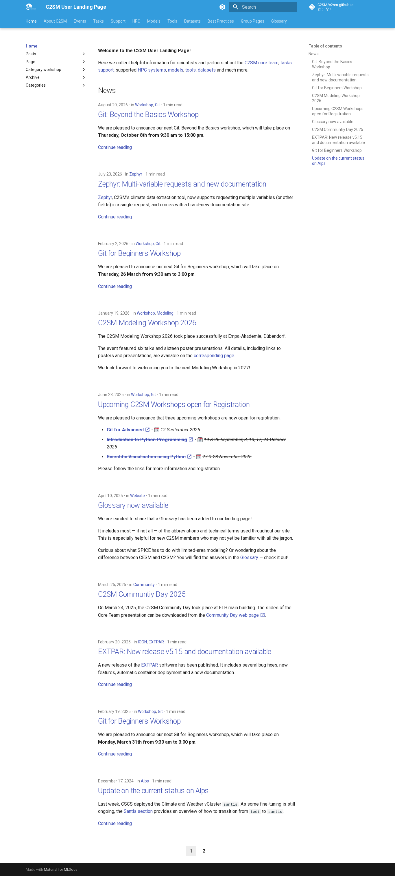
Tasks (98, 21)
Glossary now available (133, 505)
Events (80, 21)
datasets (207, 70)
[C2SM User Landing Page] (31, 7)
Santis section (138, 811)
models (175, 70)
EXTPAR (156, 642)
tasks (286, 62)
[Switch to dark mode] (222, 7)
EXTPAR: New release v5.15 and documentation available (184, 651)
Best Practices (221, 21)
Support (118, 21)
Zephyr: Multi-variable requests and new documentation (182, 184)
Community (144, 584)
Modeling (165, 313)
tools (190, 70)
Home (31, 21)
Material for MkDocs (60, 869)
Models (153, 21)
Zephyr (135, 174)
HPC (136, 21)
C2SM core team (261, 62)
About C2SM (55, 21)
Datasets (192, 21)
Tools (172, 21)
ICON (142, 642)
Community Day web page (233, 615)
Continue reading (115, 147)
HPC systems (152, 70)
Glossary (279, 21)
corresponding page (214, 355)
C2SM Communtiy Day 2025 (141, 594)
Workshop (144, 105)
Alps (145, 781)
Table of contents (325, 46)
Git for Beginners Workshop (139, 253)
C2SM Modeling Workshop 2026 (147, 323)
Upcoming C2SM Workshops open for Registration (174, 404)
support (106, 70)
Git (157, 105)
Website (137, 495)
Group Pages (252, 21)
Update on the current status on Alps (153, 790)
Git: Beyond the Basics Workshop (148, 114)
